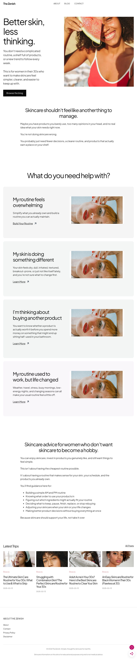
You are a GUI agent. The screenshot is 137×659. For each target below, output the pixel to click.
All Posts (129, 545)
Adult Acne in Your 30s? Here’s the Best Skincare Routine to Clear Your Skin (83, 580)
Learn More (19, 281)
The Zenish (9, 3)
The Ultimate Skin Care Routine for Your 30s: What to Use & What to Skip (18, 580)
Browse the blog (14, 93)
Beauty (6, 571)
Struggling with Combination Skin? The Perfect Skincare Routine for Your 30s (51, 581)
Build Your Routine (23, 223)
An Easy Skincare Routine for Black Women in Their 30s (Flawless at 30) (117, 580)
